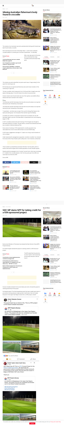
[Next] (14, 73)
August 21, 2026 (33, 190)
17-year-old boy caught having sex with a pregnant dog (55, 69)
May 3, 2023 (5, 17)
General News (8, 206)
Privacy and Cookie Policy (55, 421)
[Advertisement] (32, 2)
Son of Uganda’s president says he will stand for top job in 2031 (35, 171)
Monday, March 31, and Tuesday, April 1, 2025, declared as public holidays (55, 62)
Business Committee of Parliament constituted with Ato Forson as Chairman (55, 76)
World (7, 8)
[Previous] (11, 73)
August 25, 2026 (33, 183)
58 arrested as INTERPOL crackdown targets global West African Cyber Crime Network (12, 68)
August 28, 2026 (47, 25)
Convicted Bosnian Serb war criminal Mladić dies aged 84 (15, 171)
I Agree (32, 423)
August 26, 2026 (13, 182)
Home (4, 8)
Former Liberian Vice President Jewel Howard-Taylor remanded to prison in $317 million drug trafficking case (35, 179)
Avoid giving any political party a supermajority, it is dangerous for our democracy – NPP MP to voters (55, 31)
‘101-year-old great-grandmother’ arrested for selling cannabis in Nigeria (15, 187)
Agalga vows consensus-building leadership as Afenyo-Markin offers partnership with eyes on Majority (55, 48)
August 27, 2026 (13, 174)
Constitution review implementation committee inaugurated (51, 23)
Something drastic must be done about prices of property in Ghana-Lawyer (55, 83)
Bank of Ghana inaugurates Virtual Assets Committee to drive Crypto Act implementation (54, 40)
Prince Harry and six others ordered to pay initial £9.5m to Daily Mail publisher (35, 187)
